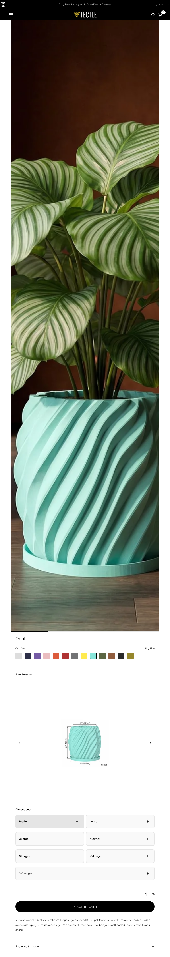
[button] (153, 14)
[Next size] (150, 742)
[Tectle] (85, 14)
